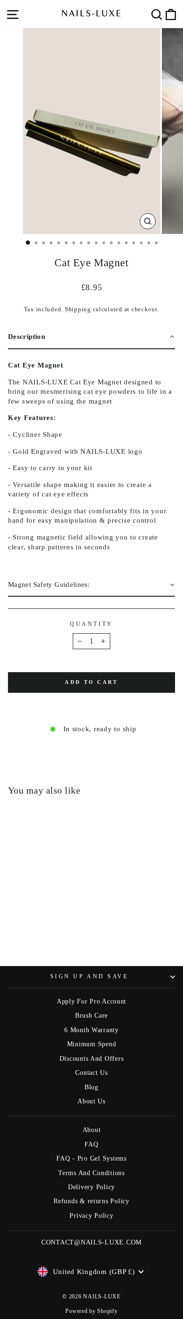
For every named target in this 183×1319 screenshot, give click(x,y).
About (92, 1129)
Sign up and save (89, 977)
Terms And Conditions (91, 1173)
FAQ (91, 1144)
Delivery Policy (91, 1187)
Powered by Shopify (91, 1311)
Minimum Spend (91, 1044)
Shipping (78, 309)
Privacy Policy (91, 1215)
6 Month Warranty (91, 1030)
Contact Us (91, 1072)
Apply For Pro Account (91, 1001)
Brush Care (91, 1015)
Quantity (91, 624)
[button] (91, 337)
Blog (91, 1087)
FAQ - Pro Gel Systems (91, 1158)
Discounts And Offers (92, 1058)
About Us (91, 1101)
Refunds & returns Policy (91, 1201)
